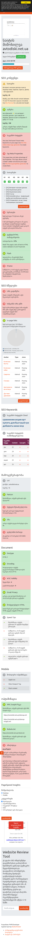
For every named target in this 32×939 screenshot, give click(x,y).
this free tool (9, 103)
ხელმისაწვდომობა (9, 803)
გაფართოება (23, 206)
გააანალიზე (6, 818)
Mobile (5, 795)
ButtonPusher (16, 927)
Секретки (7, 374)
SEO (4, 808)
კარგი (26, 2)
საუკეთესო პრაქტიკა (10, 805)
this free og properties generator (15, 163)
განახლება (21, 57)
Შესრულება (7, 801)
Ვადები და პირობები (12, 934)
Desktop (5, 793)
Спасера (6, 381)
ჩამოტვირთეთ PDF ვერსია (13, 68)
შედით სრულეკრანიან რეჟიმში (16, 825)
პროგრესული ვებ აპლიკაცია (13, 810)
